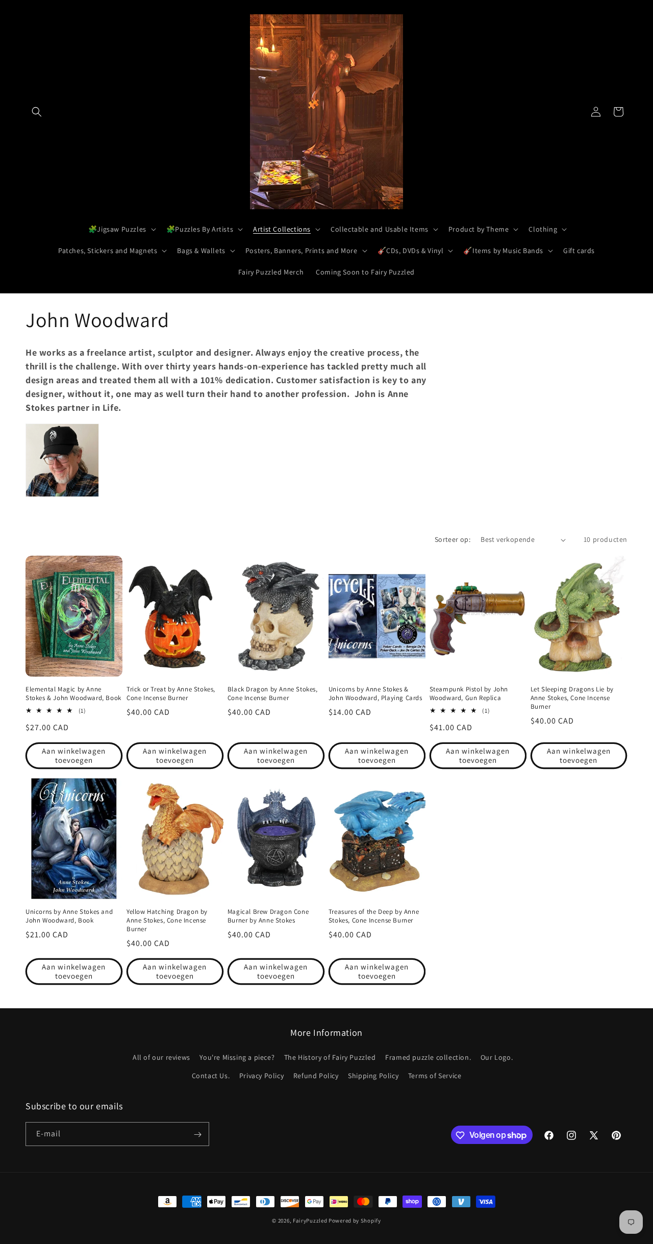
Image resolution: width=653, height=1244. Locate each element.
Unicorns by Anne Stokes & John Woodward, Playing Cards (375, 693)
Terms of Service (435, 1075)
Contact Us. (211, 1075)
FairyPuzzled (310, 1220)
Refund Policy (316, 1075)
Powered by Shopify (355, 1220)
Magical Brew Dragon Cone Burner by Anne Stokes (268, 916)
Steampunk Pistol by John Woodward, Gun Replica (469, 693)
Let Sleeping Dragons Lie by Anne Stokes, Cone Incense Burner (572, 698)
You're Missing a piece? (236, 1057)
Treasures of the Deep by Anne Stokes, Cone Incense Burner (374, 916)
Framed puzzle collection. (428, 1057)
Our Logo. (497, 1057)
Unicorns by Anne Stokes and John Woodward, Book (69, 916)
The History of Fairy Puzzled (330, 1057)
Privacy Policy (261, 1075)
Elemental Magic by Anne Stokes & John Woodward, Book (73, 693)
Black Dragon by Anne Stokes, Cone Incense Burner (273, 693)
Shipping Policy (373, 1075)
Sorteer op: (452, 539)
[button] (37, 112)
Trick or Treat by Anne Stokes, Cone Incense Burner (171, 693)
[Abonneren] (197, 1135)
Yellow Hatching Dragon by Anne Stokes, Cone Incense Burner (167, 920)
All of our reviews (161, 1057)
